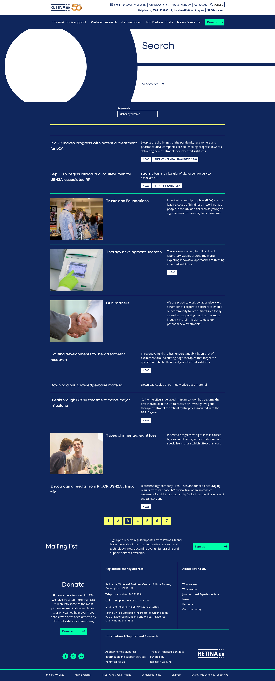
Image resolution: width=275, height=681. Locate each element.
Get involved (131, 22)
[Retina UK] (66, 7)
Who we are (189, 584)
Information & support (68, 22)
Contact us (200, 4)
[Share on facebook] (65, 656)
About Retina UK (181, 4)
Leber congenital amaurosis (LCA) (175, 159)
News (146, 159)
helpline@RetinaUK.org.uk (189, 10)
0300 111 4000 (160, 10)
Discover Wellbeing (134, 4)
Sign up (200, 546)
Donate (212, 22)
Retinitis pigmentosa (167, 185)
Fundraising (157, 656)
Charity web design (201, 674)
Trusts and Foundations (127, 201)
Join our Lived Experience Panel (201, 594)
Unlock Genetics (159, 4)
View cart (217, 10)
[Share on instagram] (73, 656)
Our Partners (117, 303)
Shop (117, 4)
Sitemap (176, 674)
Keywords (123, 108)
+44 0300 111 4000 (138, 600)
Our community (191, 609)
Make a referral (83, 674)
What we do (189, 589)
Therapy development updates (134, 252)
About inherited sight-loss (120, 651)
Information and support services (125, 656)
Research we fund (161, 661)
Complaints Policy (151, 674)
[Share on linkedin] (81, 656)
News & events (189, 22)
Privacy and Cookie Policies (116, 674)
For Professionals (159, 22)
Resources (188, 604)
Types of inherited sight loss (131, 435)
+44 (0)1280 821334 (130, 594)
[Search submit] (211, 4)
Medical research (103, 22)
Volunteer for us (115, 661)
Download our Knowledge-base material (86, 385)
